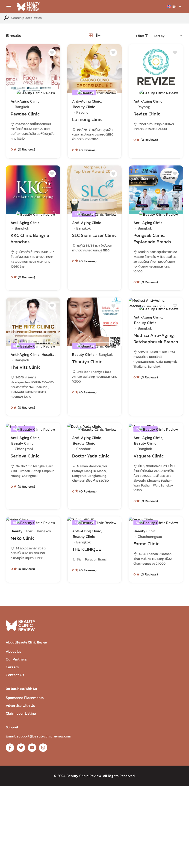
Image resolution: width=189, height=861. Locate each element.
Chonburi (84, 448)
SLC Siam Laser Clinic (94, 235)
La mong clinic (87, 119)
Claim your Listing (21, 713)
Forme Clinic (146, 543)
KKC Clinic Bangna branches (30, 238)
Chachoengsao (150, 536)
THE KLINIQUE (86, 549)
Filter (140, 35)
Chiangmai (24, 448)
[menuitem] (174, 6)
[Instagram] (43, 747)
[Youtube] (32, 747)
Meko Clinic (22, 538)
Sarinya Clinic (25, 455)
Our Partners (16, 659)
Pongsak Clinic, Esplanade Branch (152, 238)
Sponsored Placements (25, 697)
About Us (13, 651)
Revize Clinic (146, 113)
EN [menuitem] (174, 6)
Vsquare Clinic (148, 455)
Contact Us (15, 675)
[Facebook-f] (10, 747)
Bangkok (22, 106)
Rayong (82, 112)
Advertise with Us (20, 705)
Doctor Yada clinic (90, 455)
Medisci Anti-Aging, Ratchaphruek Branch (155, 338)
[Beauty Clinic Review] (36, 92)
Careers (12, 667)
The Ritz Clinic (25, 367)
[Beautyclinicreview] (28, 6)
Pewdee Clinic (25, 113)
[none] (174, 6)
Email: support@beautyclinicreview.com (38, 736)
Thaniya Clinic (87, 361)
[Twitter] (21, 747)
